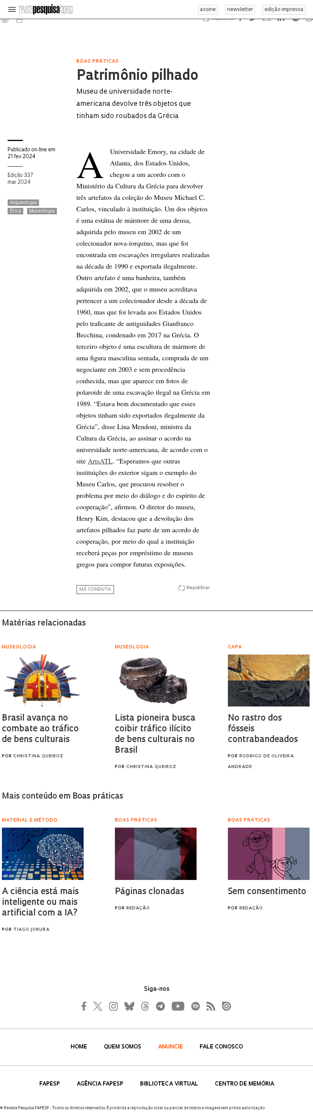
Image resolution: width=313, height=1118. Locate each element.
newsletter (240, 10)
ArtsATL (100, 460)
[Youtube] (177, 1006)
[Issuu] (224, 1006)
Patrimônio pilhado (137, 76)
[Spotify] (195, 1006)
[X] (98, 1006)
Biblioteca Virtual (170, 1084)
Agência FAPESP (101, 1084)
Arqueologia (23, 203)
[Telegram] (160, 1006)
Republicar (198, 588)
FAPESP (50, 1084)
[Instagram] (112, 1006)
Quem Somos (123, 1047)
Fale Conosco (221, 1047)
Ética (15, 211)
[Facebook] (86, 1006)
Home (80, 1047)
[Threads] (144, 1006)
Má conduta (95, 589)
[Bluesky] (128, 1006)
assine (208, 10)
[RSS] (209, 1006)
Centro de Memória (244, 1084)
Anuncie (171, 1047)
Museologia (42, 211)
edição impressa (284, 10)
